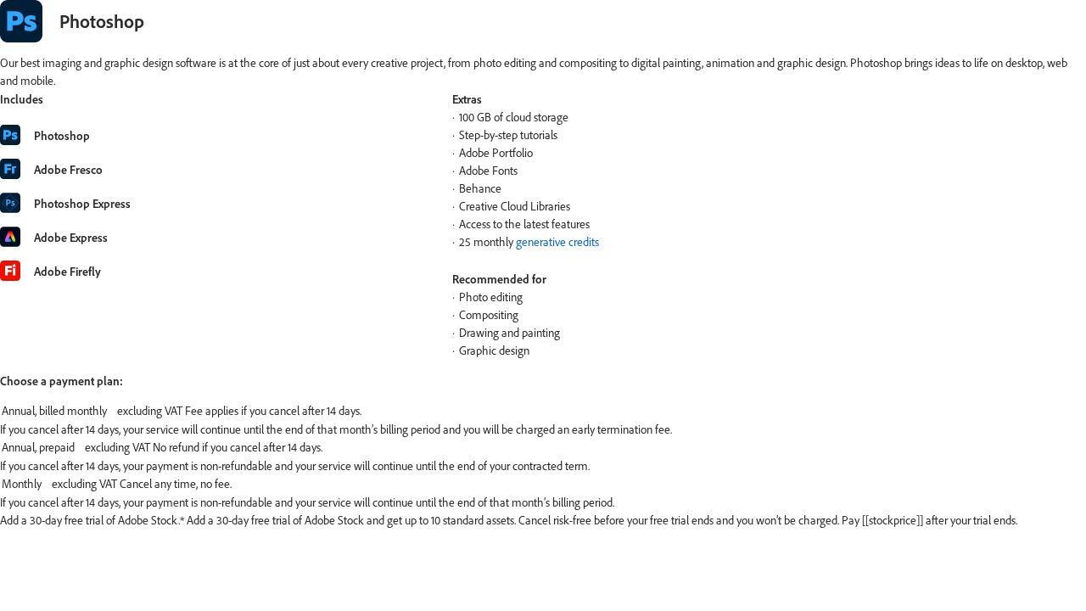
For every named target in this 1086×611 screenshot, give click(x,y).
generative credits (557, 241)
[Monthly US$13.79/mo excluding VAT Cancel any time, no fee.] (543, 484)
